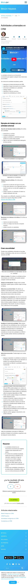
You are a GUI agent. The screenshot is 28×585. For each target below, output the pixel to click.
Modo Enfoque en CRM (7, 513)
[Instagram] (16, 564)
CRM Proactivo (5, 516)
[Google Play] (19, 557)
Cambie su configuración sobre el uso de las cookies (13, 578)
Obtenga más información (14, 574)
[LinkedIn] (19, 564)
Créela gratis (20, 503)
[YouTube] (13, 564)
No (17, 486)
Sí (10, 486)
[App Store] (8, 557)
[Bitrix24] (5, 2)
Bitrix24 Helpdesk (6, 15)
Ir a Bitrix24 (14, 500)
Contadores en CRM (6, 521)
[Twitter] (10, 564)
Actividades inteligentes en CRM (9, 518)
